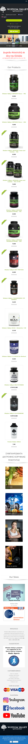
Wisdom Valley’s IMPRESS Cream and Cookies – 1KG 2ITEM (14, 181)
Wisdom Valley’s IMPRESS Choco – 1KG (14, 93)
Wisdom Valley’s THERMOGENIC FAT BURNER (14, 298)
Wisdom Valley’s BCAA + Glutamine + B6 (14, 328)
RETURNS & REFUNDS (14, 678)
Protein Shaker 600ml (14, 441)
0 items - (14, 23)
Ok (10, 741)
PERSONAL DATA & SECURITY (14, 680)
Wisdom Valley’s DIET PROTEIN (14, 269)
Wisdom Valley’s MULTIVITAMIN (14, 385)
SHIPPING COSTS (14, 677)
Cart (3, 14)
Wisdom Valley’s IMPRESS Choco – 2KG (14, 122)
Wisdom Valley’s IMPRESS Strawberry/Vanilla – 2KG (14, 240)
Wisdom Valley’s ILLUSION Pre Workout (14, 356)
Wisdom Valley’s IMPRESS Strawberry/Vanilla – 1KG (14, 210)
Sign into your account (11, 14)
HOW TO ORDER (14, 673)
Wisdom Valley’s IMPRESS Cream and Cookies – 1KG (14, 151)
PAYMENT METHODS (14, 675)
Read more (15, 741)
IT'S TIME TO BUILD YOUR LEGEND (14, 45)
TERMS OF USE (14, 682)
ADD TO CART (14, 142)
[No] (26, 739)
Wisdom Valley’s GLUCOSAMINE (14, 413)
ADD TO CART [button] (21, 75)
